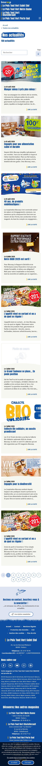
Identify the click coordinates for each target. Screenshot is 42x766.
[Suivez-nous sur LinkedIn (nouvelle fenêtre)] (10, 665)
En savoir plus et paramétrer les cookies (21, 758)
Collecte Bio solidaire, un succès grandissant (20, 430)
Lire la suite (33, 109)
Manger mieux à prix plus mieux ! (20, 89)
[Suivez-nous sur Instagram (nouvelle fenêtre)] (23, 665)
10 (23, 579)
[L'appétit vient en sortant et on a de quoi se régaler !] (21, 297)
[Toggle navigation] (40, 19)
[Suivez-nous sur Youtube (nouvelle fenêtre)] (17, 665)
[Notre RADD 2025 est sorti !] (21, 242)
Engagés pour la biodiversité (18, 484)
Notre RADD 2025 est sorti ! (17, 259)
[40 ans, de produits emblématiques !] (21, 184)
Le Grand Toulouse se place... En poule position (19, 373)
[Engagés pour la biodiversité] (21, 467)
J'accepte (28, 762)
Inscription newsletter (22, 614)
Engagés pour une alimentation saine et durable (19, 145)
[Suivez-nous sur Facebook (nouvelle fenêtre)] (3, 665)
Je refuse (14, 762)
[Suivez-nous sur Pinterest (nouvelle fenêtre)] (30, 665)
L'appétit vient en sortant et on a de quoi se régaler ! (20, 315)
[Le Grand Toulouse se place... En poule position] (21, 354)
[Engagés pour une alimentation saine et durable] (21, 127)
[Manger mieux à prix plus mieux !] (21, 72)
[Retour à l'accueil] (9, 2)
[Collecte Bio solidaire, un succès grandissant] (21, 412)
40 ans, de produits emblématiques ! (15, 203)
